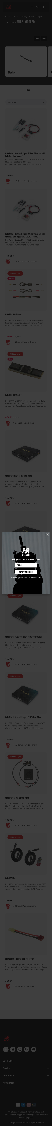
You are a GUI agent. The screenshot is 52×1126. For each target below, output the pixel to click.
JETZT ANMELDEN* (26, 572)
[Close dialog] (47, 534)
